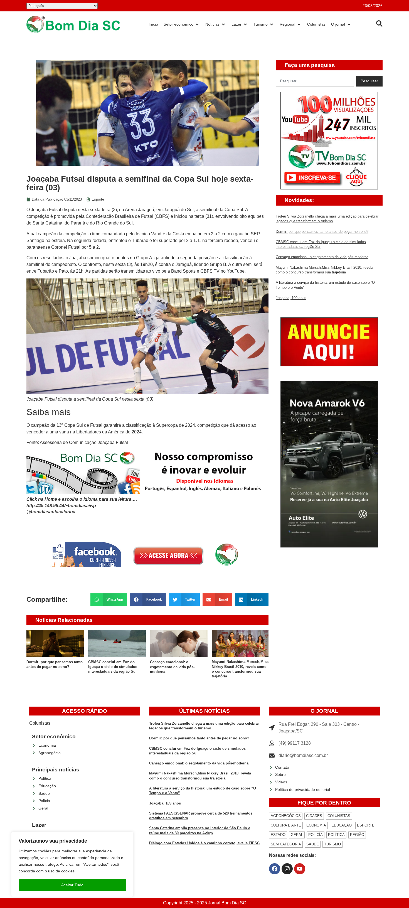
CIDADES (314, 816)
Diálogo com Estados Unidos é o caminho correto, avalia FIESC (204, 843)
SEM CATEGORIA (286, 844)
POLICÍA (315, 835)
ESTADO (278, 835)
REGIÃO (357, 835)
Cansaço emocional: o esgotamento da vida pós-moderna (172, 667)
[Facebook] (274, 868)
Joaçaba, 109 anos (291, 298)
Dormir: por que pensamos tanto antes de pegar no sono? (322, 232)
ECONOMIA (316, 825)
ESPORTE (365, 825)
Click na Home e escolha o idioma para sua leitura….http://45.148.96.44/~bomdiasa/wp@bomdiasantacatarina (81, 505)
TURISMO (332, 844)
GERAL (297, 835)
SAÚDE (312, 844)
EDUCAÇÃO (341, 825)
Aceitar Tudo (72, 885)
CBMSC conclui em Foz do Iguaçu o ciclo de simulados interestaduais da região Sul (112, 667)
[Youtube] (299, 868)
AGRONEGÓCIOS (286, 816)
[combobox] (315, 81)
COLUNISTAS (338, 816)
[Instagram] (287, 868)
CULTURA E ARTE (286, 825)
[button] (108, 599)
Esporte (98, 199)
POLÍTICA (336, 835)
